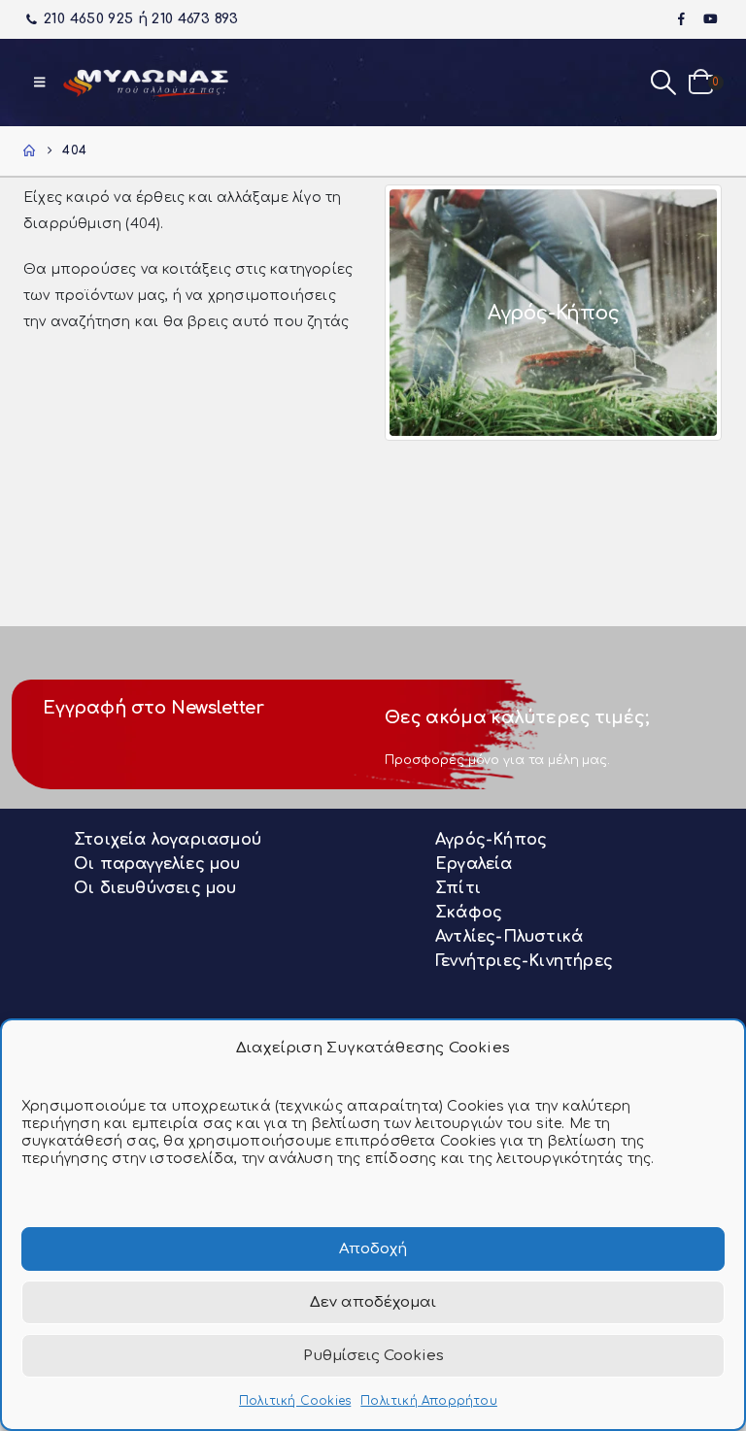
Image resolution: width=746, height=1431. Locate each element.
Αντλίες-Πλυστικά (509, 937)
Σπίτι (458, 888)
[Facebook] (682, 18)
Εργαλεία (474, 864)
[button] (39, 82)
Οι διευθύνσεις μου (155, 888)
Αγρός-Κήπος (491, 840)
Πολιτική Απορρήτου (428, 1401)
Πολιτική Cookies (295, 1401)
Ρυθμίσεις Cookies (373, 1356)
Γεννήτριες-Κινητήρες (524, 961)
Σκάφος (468, 912)
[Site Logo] (145, 83)
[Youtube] (710, 18)
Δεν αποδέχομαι (373, 1302)
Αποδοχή (373, 1249)
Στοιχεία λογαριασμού (167, 840)
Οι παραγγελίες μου (157, 864)
